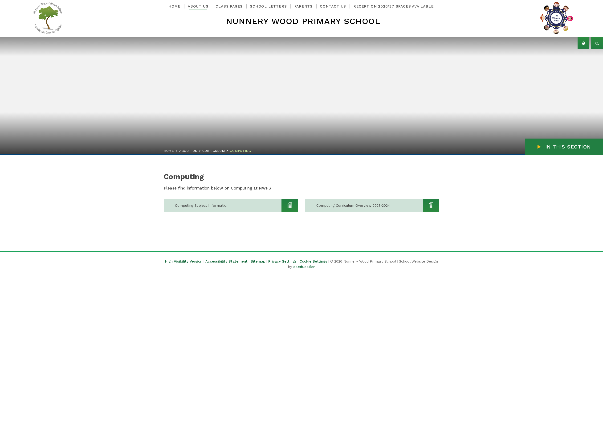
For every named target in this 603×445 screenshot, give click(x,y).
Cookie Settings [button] (313, 261)
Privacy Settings (282, 261)
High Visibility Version (183, 261)
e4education (304, 267)
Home (169, 150)
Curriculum (213, 150)
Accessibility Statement (226, 261)
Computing (240, 150)
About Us (188, 150)
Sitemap (258, 261)
